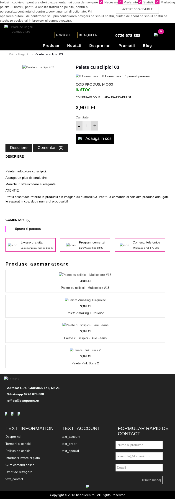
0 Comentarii (111, 76)
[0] (156, 34)
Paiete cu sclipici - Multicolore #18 (85, 287)
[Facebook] (6, 414)
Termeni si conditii (18, 443)
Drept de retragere (18, 472)
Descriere (19, 147)
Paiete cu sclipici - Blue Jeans (85, 338)
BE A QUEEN (88, 35)
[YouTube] (19, 414)
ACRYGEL (63, 35)
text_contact (14, 479)
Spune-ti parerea (137, 76)
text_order (69, 443)
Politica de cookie (18, 451)
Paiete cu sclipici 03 (49, 54)
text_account (71, 436)
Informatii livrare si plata (22, 458)
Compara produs (88, 97)
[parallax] (12, 378)
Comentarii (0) (51, 147)
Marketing (167, 2)
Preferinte (130, 2)
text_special (70, 451)
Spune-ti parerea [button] (28, 228)
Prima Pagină (18, 54)
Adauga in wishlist (117, 97)
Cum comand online (19, 465)
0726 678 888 (127, 35)
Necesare (110, 2)
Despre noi (13, 436)
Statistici (148, 2)
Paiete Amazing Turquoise (85, 313)
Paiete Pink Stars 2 (85, 363)
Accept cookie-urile (137, 9)
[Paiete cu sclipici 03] (38, 67)
